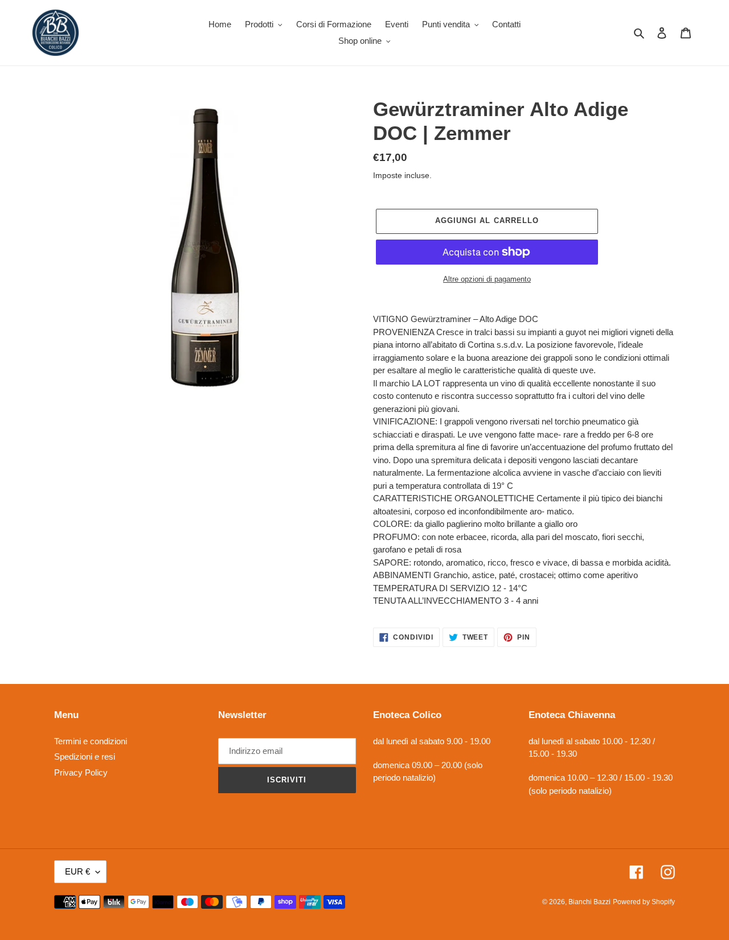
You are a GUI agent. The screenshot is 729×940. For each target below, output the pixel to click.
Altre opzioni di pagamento (487, 279)
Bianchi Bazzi (589, 902)
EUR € (77, 871)
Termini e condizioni (90, 741)
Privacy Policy (81, 772)
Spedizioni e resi (84, 756)
